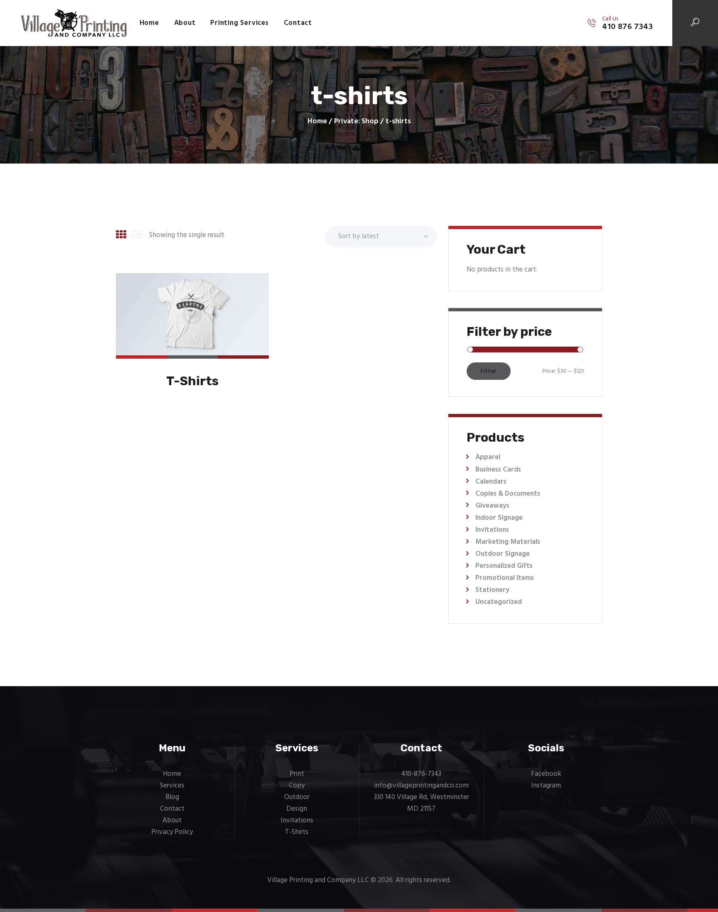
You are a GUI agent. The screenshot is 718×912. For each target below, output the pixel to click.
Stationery (492, 590)
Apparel (487, 457)
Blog (172, 797)
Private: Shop (356, 121)
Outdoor (297, 797)
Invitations (492, 529)
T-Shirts (192, 381)
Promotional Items (504, 578)
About (172, 820)
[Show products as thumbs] (121, 235)
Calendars (491, 481)
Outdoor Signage (502, 554)
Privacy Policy (172, 832)
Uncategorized (498, 602)
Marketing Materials (507, 542)
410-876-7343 (421, 774)
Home (317, 121)
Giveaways (492, 505)
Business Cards (498, 469)
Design (296, 808)
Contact (172, 808)
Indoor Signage (499, 517)
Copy (297, 785)
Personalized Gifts (504, 566)
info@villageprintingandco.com (421, 785)
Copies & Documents (507, 493)
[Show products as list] (137, 235)
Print (297, 774)
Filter (488, 371)
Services (172, 785)
